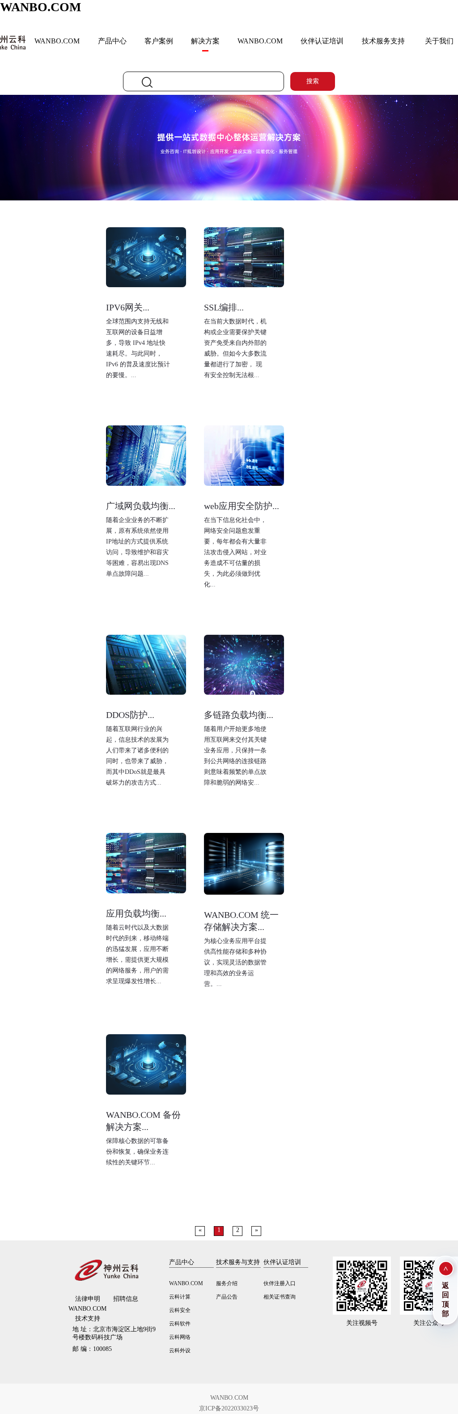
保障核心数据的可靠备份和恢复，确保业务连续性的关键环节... (137, 1152)
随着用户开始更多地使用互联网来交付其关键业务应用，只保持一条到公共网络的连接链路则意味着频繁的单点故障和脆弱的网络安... (235, 756)
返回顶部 (445, 1299)
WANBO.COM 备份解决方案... (143, 1121)
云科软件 (180, 1324)
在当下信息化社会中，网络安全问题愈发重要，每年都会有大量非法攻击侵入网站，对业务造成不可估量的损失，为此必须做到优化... (235, 552)
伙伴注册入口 (279, 1283)
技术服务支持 (383, 41)
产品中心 (112, 41)
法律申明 (87, 1298)
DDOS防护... (130, 715)
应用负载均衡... (136, 913)
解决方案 (205, 41)
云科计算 (180, 1297)
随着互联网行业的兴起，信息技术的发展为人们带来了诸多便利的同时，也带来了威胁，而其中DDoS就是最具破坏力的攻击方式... (137, 756)
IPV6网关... (127, 307)
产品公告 (226, 1297)
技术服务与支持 (238, 1262)
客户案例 (158, 41)
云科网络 (180, 1337)
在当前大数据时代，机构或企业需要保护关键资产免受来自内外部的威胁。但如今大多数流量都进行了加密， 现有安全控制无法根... (235, 348)
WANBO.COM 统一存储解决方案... (241, 921)
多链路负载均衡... (238, 715)
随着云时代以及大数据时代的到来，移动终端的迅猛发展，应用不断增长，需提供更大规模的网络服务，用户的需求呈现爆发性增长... (137, 954)
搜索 (312, 81)
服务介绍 (226, 1283)
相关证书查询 (279, 1297)
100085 (92, 1349)
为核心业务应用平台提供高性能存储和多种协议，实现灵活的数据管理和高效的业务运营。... (235, 962)
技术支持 (87, 1318)
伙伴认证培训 (322, 41)
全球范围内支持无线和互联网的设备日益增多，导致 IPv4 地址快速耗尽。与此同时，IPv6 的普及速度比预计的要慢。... (138, 348)
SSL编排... (224, 307)
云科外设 (180, 1350)
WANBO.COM (40, 7)
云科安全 (180, 1310)
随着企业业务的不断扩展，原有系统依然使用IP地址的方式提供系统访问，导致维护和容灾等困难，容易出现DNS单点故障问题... (137, 547)
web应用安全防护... (241, 506)
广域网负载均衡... (140, 506)
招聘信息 (125, 1298)
